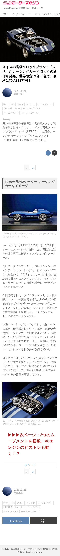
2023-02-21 (20, 91)
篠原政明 (18, 94)
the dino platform (34, 552)
